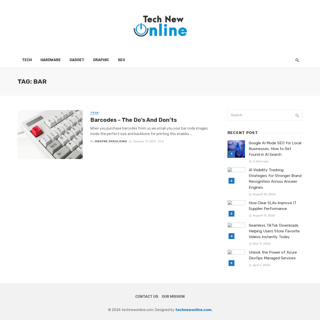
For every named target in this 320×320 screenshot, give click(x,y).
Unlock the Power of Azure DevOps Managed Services (273, 255)
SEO (121, 60)
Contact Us (146, 297)
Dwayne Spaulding (111, 141)
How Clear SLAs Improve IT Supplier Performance (272, 206)
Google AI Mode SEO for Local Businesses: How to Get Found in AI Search (275, 149)
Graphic (101, 60)
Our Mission (173, 297)
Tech (27, 60)
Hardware (50, 60)
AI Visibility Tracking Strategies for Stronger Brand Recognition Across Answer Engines (275, 178)
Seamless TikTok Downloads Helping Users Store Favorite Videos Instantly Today (274, 231)
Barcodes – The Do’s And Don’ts (133, 120)
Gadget (77, 60)
